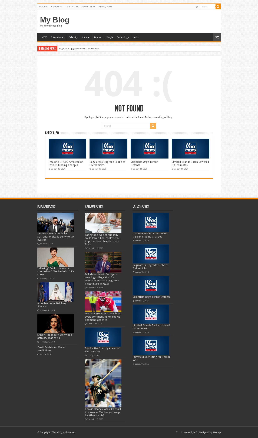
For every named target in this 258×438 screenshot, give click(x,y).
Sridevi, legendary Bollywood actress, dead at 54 (54, 336)
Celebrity (73, 37)
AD (195, 432)
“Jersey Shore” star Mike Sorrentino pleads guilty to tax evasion (55, 236)
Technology (123, 37)
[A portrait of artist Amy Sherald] (55, 291)
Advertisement (88, 6)
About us (43, 6)
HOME (44, 37)
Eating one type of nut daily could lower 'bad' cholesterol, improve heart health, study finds (102, 239)
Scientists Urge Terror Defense (152, 296)
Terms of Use (71, 6)
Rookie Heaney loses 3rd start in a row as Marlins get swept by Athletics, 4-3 (103, 412)
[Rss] (197, 7)
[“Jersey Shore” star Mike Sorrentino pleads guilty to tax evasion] (55, 222)
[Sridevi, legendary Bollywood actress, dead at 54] (55, 323)
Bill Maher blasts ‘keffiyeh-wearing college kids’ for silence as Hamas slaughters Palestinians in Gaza (102, 279)
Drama (97, 37)
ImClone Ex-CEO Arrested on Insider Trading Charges (66, 163)
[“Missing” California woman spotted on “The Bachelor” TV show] (55, 257)
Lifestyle (109, 37)
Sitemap (217, 432)
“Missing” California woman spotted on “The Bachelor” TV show (55, 271)
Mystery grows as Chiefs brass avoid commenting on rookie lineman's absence (103, 316)
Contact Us (56, 6)
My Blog (54, 20)
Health (136, 37)
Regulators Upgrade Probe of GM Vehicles (79, 48)
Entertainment (58, 37)
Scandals (85, 37)
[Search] (218, 6)
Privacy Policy (105, 6)
